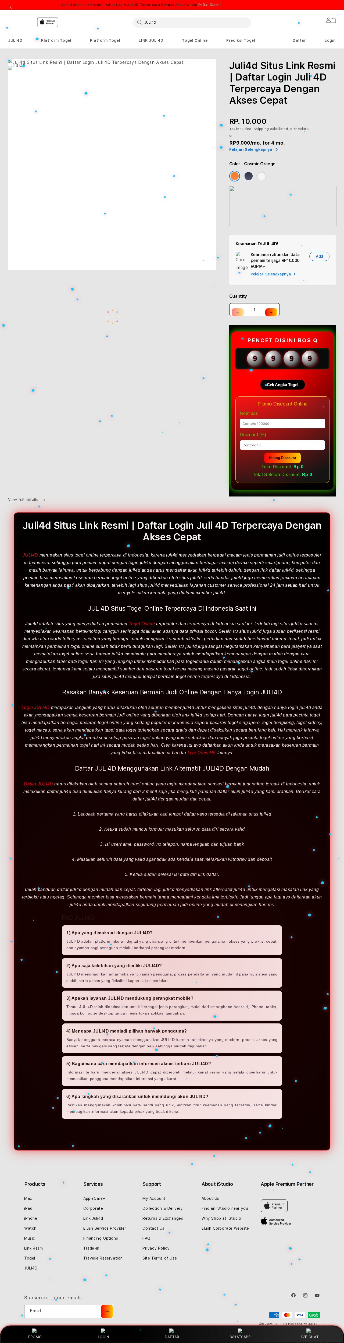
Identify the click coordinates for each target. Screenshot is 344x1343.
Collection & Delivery (162, 1208)
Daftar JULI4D (38, 784)
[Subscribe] (107, 1311)
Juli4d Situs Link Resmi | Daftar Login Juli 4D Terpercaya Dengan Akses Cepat (141, 5)
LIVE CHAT (308, 1337)
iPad (28, 1208)
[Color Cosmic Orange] (234, 176)
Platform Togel (56, 40)
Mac (28, 1198)
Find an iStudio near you (225, 1208)
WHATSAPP (240, 1337)
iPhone (30, 1218)
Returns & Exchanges (162, 1218)
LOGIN (103, 1337)
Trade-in (91, 1248)
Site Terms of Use (159, 1258)
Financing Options (100, 1238)
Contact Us (153, 1228)
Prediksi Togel (240, 40)
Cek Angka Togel (282, 384)
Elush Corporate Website (225, 1228)
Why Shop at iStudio (221, 1218)
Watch (30, 1228)
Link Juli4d (93, 1218)
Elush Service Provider (104, 1228)
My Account (154, 1198)
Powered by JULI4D (304, 1324)
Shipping (261, 129)
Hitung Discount (282, 458)
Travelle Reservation (103, 1258)
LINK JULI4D (151, 40)
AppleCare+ (94, 1198)
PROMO (35, 1337)
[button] (15, 40)
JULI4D (15, 40)
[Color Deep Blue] (248, 176)
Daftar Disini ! (209, 5)
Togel (29, 1258)
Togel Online (194, 40)
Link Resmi (34, 1248)
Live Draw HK (202, 752)
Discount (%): (253, 434)
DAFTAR (172, 1337)
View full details (24, 500)
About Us (210, 1198)
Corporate (93, 1208)
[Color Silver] (261, 176)
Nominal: (249, 413)
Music (29, 1238)
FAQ (146, 1238)
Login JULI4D (36, 707)
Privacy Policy (156, 1248)
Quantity (238, 296)
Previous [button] (10, 7)
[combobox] (192, 22)
